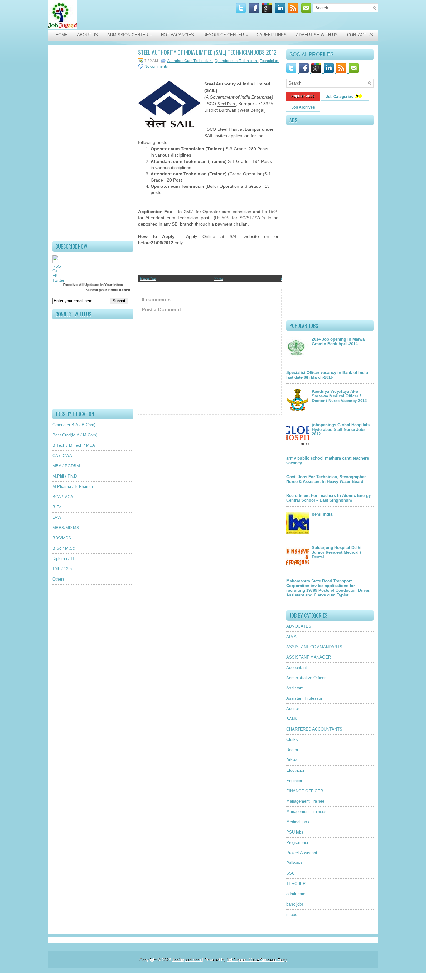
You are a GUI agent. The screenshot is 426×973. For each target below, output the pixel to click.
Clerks (292, 739)
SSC (290, 873)
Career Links (272, 34)
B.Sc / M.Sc (63, 548)
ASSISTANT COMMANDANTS (314, 647)
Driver (291, 760)
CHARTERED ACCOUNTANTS (314, 729)
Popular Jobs (303, 96)
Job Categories (340, 97)
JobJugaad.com (187, 959)
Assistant (294, 688)
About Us (87, 34)
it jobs (291, 914)
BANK (292, 719)
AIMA (291, 636)
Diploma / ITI (64, 558)
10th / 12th (62, 569)
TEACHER (296, 883)
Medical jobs (297, 822)
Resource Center (225, 34)
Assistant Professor (304, 698)
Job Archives (303, 107)
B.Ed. (57, 507)
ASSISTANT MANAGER (308, 657)
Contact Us (360, 34)
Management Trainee (305, 801)
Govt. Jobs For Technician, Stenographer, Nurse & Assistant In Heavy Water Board (326, 479)
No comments (156, 66)
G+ (55, 271)
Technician (269, 61)
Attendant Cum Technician (190, 61)
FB (55, 275)
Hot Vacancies (177, 34)
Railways (294, 863)
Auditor (292, 708)
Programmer (297, 842)
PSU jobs (294, 832)
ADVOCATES (298, 626)
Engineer (294, 780)
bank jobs (295, 904)
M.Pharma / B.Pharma (72, 486)
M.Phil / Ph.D (64, 476)
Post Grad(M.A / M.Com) (74, 435)
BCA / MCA (62, 496)
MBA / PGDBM (66, 466)
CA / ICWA (62, 455)
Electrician (295, 770)
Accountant (296, 667)
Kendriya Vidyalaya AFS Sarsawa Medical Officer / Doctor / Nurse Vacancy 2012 (339, 396)
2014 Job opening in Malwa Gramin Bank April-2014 (338, 341)
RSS (56, 266)
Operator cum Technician (236, 61)
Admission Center (129, 34)
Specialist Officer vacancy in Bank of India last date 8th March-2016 (327, 375)
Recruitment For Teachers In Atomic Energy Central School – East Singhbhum (328, 498)
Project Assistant (301, 852)
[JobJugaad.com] (114, 14)
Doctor (292, 749)
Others (58, 579)
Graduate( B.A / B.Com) (73, 424)
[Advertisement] (92, 142)
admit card (295, 894)
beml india (322, 514)
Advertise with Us (317, 34)
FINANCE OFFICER (304, 791)
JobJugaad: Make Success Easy (257, 959)
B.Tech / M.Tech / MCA (73, 445)
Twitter (58, 280)
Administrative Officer (306, 677)
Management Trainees (306, 811)
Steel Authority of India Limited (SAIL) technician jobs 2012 (207, 52)
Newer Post (148, 278)
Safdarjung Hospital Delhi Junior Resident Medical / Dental (336, 552)
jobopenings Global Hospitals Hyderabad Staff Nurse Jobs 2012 (341, 429)
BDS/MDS (61, 538)
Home (62, 34)
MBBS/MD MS (65, 527)
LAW (56, 517)
